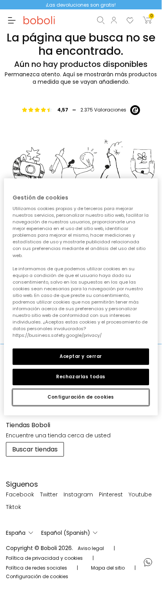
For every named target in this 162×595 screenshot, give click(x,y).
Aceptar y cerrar (81, 356)
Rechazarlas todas (81, 377)
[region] (80, 296)
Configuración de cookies (80, 397)
